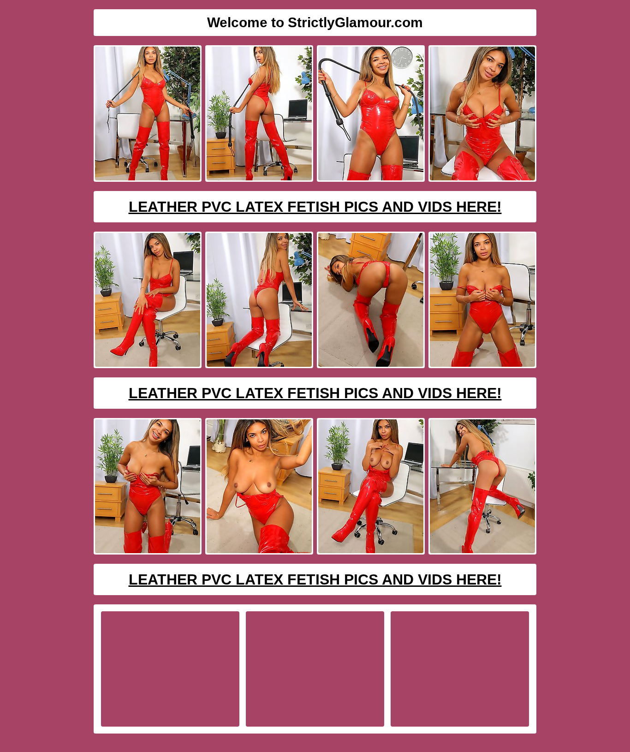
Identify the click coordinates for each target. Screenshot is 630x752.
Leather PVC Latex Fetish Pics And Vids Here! (315, 206)
